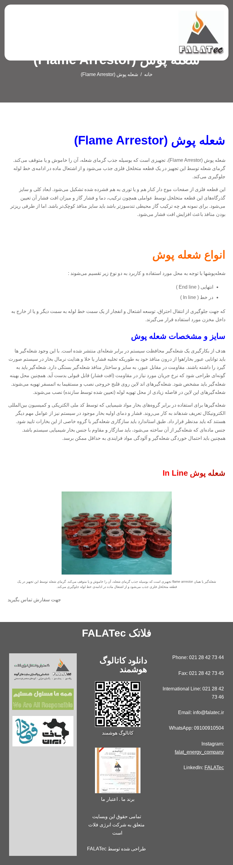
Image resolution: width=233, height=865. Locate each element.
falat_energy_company (199, 752)
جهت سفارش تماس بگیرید (34, 599)
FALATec (214, 767)
